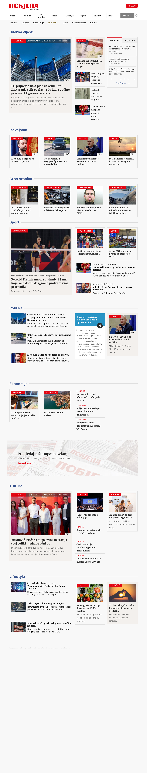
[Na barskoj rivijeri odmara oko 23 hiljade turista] (90, 396)
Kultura (15, 486)
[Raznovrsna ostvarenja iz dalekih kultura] (90, 532)
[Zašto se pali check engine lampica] (40, 611)
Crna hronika (20, 179)
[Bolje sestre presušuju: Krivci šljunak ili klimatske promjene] (90, 410)
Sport (14, 222)
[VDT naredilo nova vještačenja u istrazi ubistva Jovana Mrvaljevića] (25, 200)
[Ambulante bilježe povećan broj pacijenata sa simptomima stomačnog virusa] (122, 50)
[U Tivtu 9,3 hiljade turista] (57, 405)
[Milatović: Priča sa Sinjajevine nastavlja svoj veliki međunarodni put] (41, 524)
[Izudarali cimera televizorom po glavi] (90, 95)
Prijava (132, 6)
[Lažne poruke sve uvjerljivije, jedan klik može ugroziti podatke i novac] (25, 405)
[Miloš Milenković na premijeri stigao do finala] (122, 244)
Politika (15, 308)
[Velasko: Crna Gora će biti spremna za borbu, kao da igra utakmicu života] (106, 292)
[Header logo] (24, 6)
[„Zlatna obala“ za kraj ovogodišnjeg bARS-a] (122, 511)
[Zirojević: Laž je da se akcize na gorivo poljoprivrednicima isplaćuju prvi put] (25, 151)
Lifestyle (17, 576)
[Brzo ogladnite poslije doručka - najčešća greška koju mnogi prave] (90, 603)
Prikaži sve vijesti (123, 83)
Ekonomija (18, 384)
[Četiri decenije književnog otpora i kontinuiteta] (90, 546)
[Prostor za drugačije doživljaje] (90, 507)
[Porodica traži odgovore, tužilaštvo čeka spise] (122, 61)
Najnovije (115, 40)
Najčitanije (130, 40)
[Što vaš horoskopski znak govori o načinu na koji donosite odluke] (40, 631)
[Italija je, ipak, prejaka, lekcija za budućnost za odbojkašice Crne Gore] (90, 79)
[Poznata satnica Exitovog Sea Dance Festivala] (40, 591)
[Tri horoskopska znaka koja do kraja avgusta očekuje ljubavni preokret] (122, 603)
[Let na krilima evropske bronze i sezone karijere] (90, 114)
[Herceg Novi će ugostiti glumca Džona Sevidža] (90, 561)
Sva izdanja (24, 463)
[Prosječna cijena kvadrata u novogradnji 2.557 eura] (90, 425)
